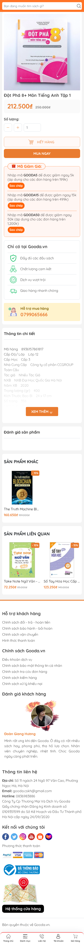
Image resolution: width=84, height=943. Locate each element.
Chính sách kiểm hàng (19, 677)
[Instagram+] (22, 836)
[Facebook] (5, 836)
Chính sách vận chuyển (20, 634)
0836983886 (25, 796)
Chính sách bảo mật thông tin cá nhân (32, 665)
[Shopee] (40, 836)
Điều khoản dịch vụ (17, 659)
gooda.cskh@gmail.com (32, 791)
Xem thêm (40, 411)
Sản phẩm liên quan (27, 533)
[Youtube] (31, 836)
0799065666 (34, 314)
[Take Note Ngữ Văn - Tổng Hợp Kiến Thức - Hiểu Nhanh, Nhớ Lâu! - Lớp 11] (22, 560)
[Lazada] (48, 836)
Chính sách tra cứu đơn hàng (24, 671)
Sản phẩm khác (21, 461)
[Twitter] (14, 836)
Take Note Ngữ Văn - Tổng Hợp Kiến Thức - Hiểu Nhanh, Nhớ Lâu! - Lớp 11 (22, 581)
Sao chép (16, 186)
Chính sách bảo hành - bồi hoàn (27, 628)
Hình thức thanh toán (18, 640)
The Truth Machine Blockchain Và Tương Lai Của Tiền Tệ (22, 509)
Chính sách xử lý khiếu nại (22, 683)
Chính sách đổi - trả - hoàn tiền (26, 622)
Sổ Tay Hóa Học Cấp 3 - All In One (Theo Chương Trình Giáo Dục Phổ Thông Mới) (62, 581)
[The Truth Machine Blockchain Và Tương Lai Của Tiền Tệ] (22, 487)
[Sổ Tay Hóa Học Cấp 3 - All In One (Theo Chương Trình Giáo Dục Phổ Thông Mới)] (62, 560)
